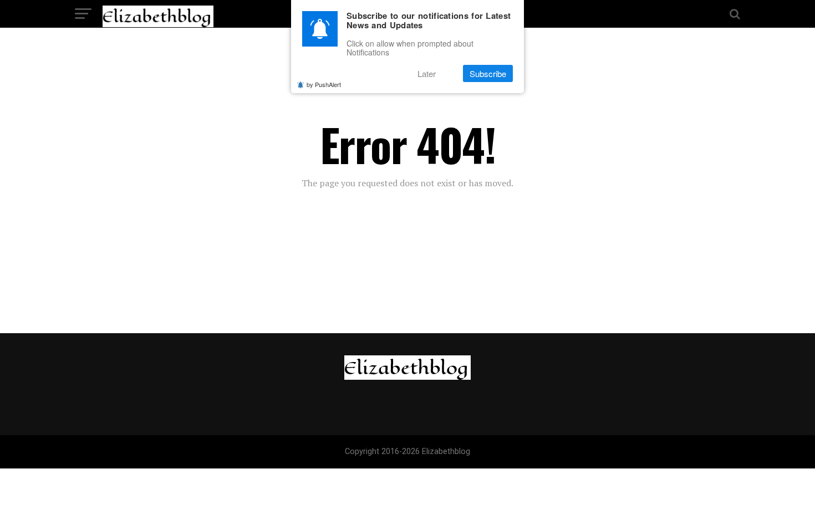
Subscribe (488, 73)
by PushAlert (324, 84)
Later (426, 73)
